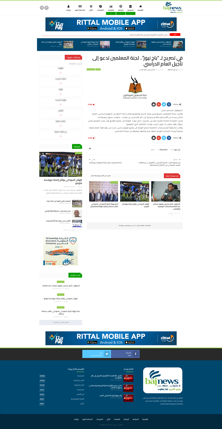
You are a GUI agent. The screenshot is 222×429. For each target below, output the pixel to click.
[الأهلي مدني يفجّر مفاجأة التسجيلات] (77, 223)
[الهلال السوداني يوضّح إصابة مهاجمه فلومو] (141, 44)
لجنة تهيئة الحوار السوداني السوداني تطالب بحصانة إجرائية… (61, 312)
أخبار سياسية (176, 182)
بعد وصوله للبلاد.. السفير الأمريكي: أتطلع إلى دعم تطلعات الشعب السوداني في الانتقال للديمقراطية (159, 164)
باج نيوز (115, 425)
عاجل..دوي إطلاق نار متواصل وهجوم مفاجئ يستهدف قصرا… (105, 386)
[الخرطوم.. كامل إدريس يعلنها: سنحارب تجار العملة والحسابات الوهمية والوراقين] (178, 44)
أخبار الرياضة (145, 182)
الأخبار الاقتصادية (77, 399)
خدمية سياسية (90, 69)
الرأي (91, 10)
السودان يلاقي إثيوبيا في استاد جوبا (51, 43)
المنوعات (100, 10)
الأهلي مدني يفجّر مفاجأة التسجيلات (58, 220)
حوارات (68, 10)
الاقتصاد (111, 10)
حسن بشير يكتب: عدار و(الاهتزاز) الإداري (58, 210)
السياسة (130, 10)
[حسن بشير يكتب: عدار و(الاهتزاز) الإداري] (77, 213)
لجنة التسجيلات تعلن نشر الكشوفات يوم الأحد (105, 162)
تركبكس (133, 225)
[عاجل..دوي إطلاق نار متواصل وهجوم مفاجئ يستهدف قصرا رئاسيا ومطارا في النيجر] (128, 388)
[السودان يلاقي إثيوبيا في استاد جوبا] (68, 44)
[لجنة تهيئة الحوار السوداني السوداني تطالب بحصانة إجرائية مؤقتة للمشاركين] (105, 44)
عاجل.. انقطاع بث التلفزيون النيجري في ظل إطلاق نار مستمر (149, 34)
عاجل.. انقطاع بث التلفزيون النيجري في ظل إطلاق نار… (106, 376)
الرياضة (120, 10)
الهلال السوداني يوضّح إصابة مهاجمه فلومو (125, 43)
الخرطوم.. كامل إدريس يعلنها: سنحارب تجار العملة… (60, 285)
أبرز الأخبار (80, 395)
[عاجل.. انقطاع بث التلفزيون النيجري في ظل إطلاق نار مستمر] (128, 378)
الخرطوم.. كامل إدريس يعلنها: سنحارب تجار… (161, 43)
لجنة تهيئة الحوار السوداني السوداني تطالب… (89, 43)
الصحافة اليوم (80, 10)
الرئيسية (140, 10)
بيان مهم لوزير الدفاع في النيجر (111, 395)
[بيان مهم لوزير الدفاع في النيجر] (128, 398)
